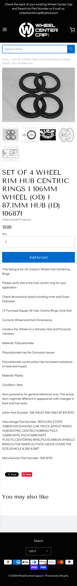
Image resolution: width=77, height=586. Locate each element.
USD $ (32, 551)
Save (28, 474)
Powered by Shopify (56, 575)
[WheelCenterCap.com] (38, 30)
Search (38, 541)
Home (5, 59)
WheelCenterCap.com (31, 575)
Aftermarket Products (16, 219)
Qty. (4, 234)
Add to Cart (38, 257)
